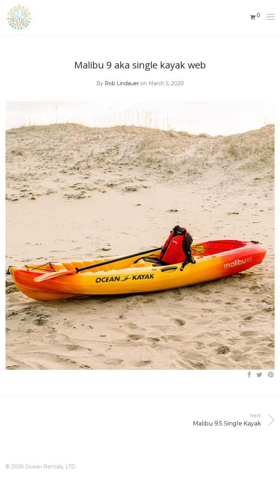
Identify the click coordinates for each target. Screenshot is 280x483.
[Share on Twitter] (259, 375)
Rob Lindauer (122, 83)
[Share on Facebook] (249, 375)
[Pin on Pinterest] (271, 375)
